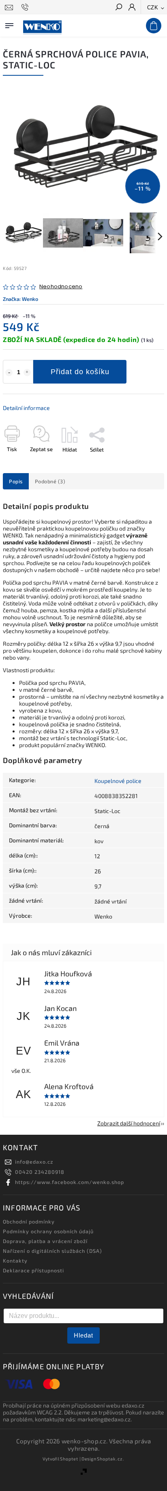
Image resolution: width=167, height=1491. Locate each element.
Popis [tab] (16, 481)
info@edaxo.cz (34, 1161)
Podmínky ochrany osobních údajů (48, 1231)
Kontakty (15, 1260)
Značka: (20, 299)
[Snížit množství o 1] (9, 372)
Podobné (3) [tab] (50, 481)
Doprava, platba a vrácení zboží (45, 1241)
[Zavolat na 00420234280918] (26, 7)
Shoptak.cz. (110, 1458)
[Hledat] (118, 8)
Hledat (83, 1335)
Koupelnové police (117, 780)
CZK (152, 7)
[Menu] (9, 24)
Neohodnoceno (60, 286)
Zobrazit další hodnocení (128, 1123)
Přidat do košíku (80, 372)
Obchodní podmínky (29, 1221)
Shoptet (69, 1458)
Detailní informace (26, 407)
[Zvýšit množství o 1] (27, 372)
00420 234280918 (39, 1172)
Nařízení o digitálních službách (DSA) (52, 1251)
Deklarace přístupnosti (33, 1270)
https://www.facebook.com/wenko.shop (69, 1182)
